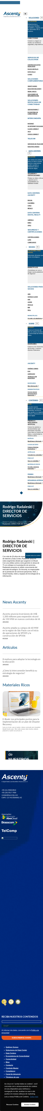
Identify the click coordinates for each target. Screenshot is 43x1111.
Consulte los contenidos (35, 455)
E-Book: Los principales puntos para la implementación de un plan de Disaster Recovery (21, 722)
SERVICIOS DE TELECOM (35, 144)
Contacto (9, 1065)
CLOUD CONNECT (33, 129)
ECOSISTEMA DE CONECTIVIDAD (33, 113)
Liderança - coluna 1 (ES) (18, 522)
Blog (7, 1062)
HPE (29, 299)
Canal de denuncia (13, 1074)
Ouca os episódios (33, 461)
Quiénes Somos (12, 1047)
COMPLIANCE (32, 242)
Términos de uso (12, 1077)
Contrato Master (12, 1068)
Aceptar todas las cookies (33, 555)
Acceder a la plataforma (35, 318)
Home (5, 522)
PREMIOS (30, 474)
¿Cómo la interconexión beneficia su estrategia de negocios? (20, 672)
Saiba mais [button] (34, 1097)
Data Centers (11, 1053)
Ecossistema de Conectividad (17, 1056)
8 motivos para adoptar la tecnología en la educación (21, 660)
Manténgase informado (34, 441)
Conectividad (11, 1059)
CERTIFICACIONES (33, 237)
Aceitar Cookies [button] (29, 1104)
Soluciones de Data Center (16, 1050)
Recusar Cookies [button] (12, 1104)
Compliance (10, 1071)
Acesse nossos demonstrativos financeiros (32, 393)
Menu (25, 13)
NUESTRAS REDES (33, 146)
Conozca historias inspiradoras (33, 448)
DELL (29, 310)
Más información (33, 386)
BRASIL (30, 200)
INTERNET (31, 123)
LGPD (29, 240)
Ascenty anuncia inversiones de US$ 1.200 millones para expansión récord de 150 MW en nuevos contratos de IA (21, 616)
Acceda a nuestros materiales (33, 467)
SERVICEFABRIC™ (33, 109)
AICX (29, 131)
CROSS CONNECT (33, 134)
